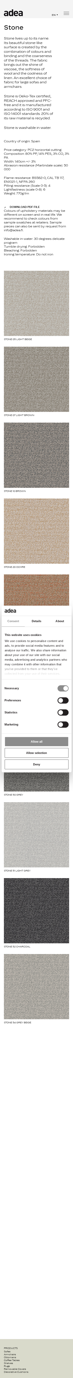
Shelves (8, 1363)
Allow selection (36, 753)
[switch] (63, 700)
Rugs (7, 1366)
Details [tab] (36, 621)
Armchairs (10, 1354)
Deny (36, 764)
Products (11, 1348)
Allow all (36, 741)
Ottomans (10, 1357)
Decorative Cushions (16, 1372)
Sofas (7, 1351)
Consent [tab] (13, 621)
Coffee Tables (12, 1360)
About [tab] (59, 621)
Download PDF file (25, 207)
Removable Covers (15, 1369)
